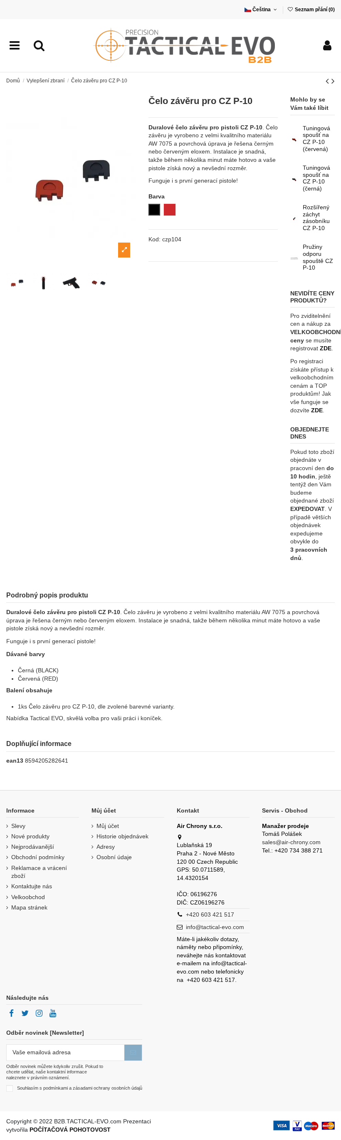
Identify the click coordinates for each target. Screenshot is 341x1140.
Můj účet (107, 826)
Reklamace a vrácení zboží (39, 872)
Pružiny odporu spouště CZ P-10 (318, 257)
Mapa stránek (29, 907)
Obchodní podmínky (37, 857)
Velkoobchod (28, 897)
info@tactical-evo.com (215, 927)
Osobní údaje (114, 857)
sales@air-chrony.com (291, 842)
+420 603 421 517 (210, 914)
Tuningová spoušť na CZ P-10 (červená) (316, 138)
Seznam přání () (314, 9)
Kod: (154, 239)
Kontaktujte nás (31, 886)
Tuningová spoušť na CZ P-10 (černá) (316, 178)
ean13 (14, 760)
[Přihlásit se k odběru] (133, 1053)
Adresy (105, 846)
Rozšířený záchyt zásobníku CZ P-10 (316, 217)
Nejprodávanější (32, 846)
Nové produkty (30, 836)
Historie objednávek (122, 836)
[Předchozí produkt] (328, 81)
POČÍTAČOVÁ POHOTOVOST (70, 1129)
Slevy (18, 826)
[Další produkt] (333, 81)
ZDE (325, 348)
